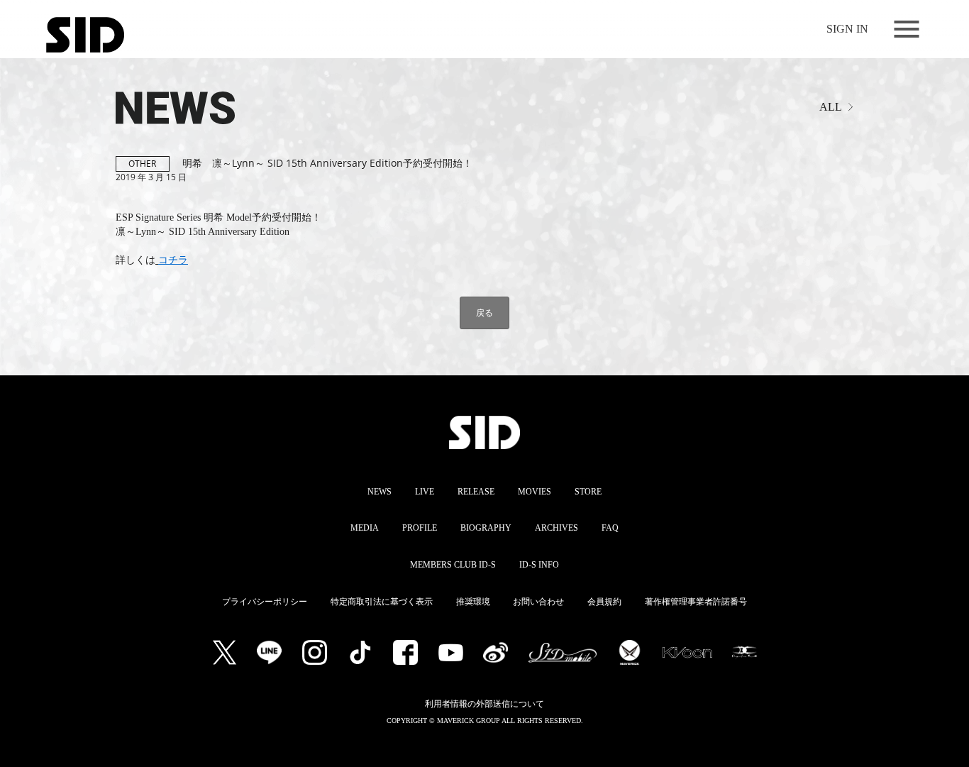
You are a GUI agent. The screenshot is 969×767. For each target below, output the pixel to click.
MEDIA (364, 528)
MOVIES (534, 491)
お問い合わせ (538, 601)
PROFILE (419, 528)
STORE (588, 491)
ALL (830, 107)
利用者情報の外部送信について (484, 704)
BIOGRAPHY (485, 528)
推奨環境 (473, 601)
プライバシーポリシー (264, 601)
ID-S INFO (539, 565)
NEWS (379, 491)
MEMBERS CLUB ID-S (453, 565)
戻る (484, 313)
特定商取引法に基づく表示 (382, 601)
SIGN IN (847, 29)
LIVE (424, 491)
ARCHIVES (556, 528)
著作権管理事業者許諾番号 (696, 601)
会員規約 (604, 601)
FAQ (610, 528)
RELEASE (476, 491)
